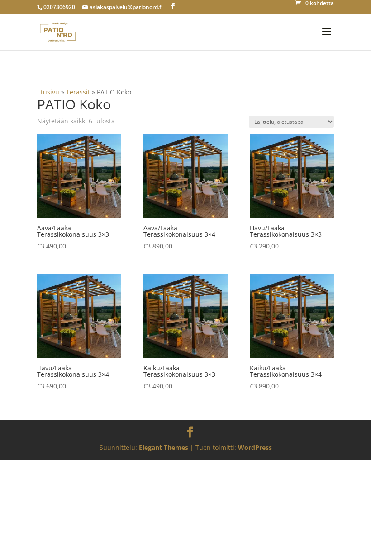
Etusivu (48, 92)
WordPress (255, 447)
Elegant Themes (163, 447)
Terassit (78, 92)
